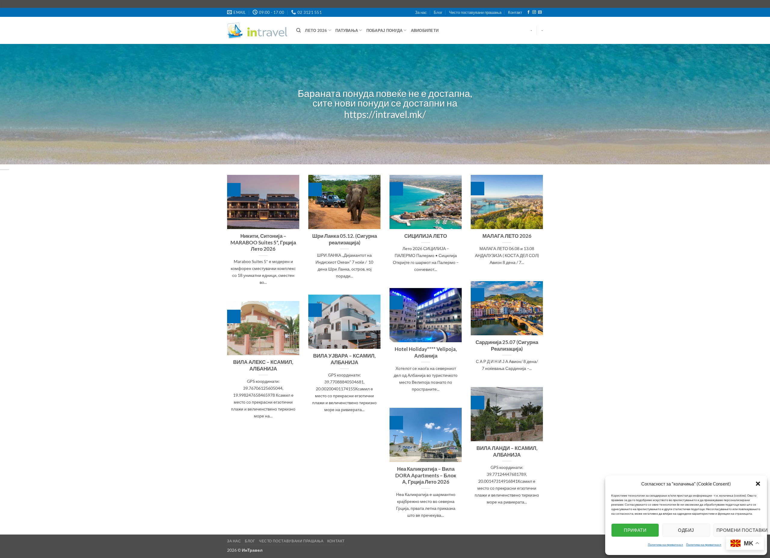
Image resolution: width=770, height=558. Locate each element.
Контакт (515, 12)
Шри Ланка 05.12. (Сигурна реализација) (344, 239)
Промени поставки (738, 530)
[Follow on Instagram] (534, 12)
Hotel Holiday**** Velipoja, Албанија (426, 352)
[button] (758, 484)
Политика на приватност (665, 544)
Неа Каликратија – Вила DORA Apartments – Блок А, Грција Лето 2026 (425, 475)
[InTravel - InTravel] (257, 30)
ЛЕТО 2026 (316, 30)
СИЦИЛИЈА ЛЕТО (425, 236)
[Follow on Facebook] (528, 12)
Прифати (635, 530)
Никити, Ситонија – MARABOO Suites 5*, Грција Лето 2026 (263, 242)
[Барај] (298, 30)
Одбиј (686, 530)
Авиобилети (425, 30)
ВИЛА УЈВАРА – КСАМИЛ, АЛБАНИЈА (344, 359)
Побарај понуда (384, 30)
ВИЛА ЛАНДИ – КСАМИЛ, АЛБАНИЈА (506, 451)
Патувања (346, 30)
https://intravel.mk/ (385, 114)
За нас (421, 12)
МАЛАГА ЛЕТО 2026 (506, 236)
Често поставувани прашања (475, 12)
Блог (438, 12)
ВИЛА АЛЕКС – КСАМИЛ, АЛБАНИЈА (263, 365)
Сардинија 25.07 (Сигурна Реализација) (507, 345)
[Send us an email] (540, 12)
